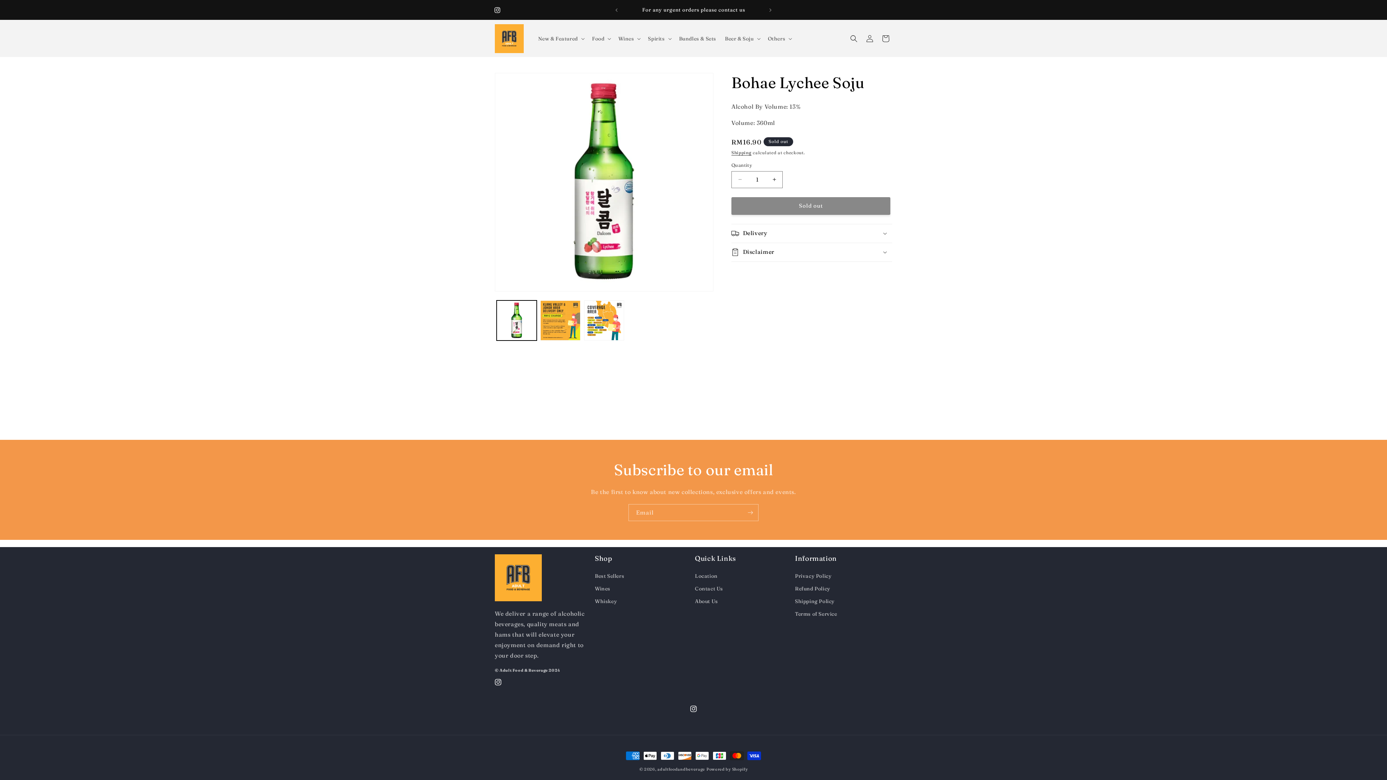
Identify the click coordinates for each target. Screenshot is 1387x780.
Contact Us (709, 588)
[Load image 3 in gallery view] (604, 320)
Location (706, 576)
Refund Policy (812, 588)
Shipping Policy (815, 601)
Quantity (741, 165)
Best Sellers (609, 576)
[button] (561, 38)
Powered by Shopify (727, 769)
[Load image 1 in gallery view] (517, 320)
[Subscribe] (750, 512)
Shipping (741, 152)
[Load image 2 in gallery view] (560, 320)
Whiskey (606, 601)
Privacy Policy (813, 576)
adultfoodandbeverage (681, 769)
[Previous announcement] (617, 10)
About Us (706, 601)
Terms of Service (816, 614)
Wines (602, 588)
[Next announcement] (770, 10)
